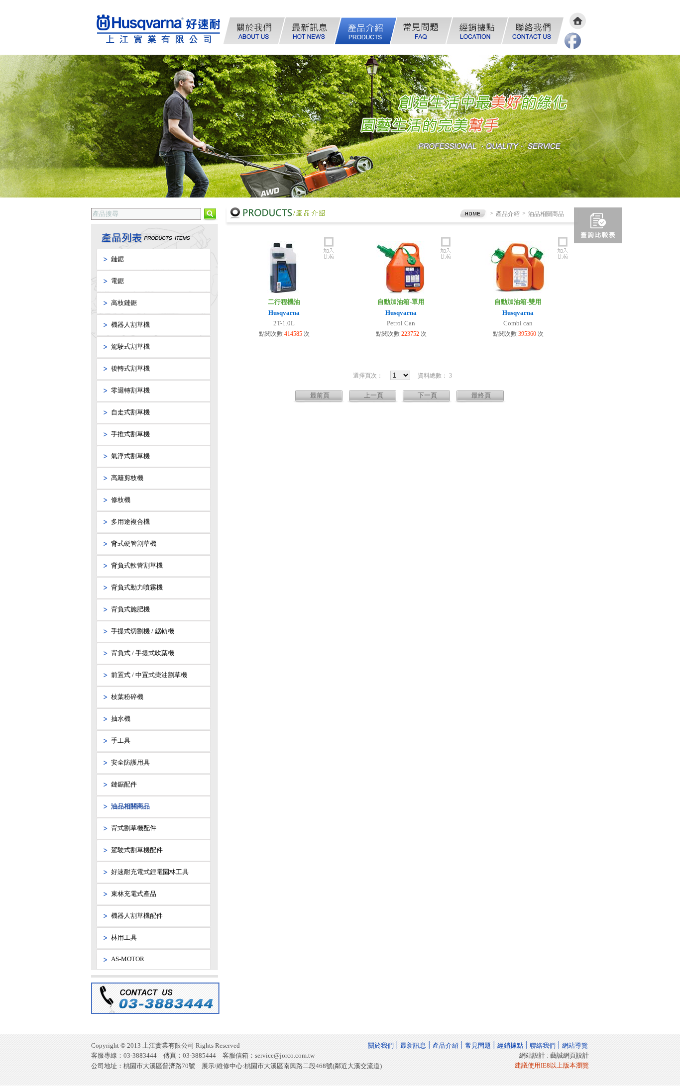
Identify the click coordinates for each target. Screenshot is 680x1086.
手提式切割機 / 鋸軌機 (142, 631)
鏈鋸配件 (124, 784)
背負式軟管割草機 (137, 565)
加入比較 (328, 247)
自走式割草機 (130, 412)
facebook (572, 41)
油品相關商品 (130, 806)
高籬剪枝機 (127, 478)
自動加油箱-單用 (401, 301)
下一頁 (427, 395)
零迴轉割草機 (130, 390)
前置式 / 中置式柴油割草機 (149, 675)
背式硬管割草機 (133, 543)
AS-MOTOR (127, 959)
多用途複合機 (130, 521)
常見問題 (421, 30)
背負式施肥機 (130, 609)
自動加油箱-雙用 (518, 301)
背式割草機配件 (133, 828)
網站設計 (532, 1055)
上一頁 (373, 395)
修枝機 (120, 499)
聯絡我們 (533, 30)
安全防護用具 (130, 762)
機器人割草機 (130, 324)
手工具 (120, 740)
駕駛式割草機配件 (137, 850)
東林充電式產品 (133, 893)
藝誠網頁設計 (569, 1055)
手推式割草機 (130, 434)
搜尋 (210, 214)
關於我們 (254, 30)
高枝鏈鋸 (124, 302)
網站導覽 (575, 1045)
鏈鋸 (117, 259)
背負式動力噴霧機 (137, 587)
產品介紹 (366, 30)
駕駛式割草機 (130, 346)
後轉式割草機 (130, 368)
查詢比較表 (598, 225)
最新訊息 (310, 30)
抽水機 (120, 718)
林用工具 (124, 937)
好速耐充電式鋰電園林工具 (150, 872)
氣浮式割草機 (130, 456)
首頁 (577, 21)
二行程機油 (284, 301)
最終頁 (481, 395)
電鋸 (117, 281)
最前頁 (320, 395)
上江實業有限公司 (160, 30)
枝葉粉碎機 (127, 696)
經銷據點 (477, 30)
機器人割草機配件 (137, 915)
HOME (473, 214)
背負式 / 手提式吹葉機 (142, 653)
